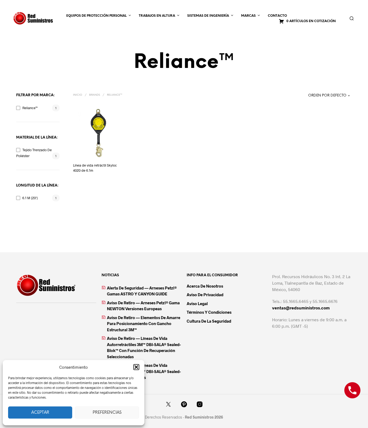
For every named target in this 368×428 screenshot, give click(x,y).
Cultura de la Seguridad (209, 321)
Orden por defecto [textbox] (327, 95)
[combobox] (318, 95)
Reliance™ (30, 108)
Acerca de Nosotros (205, 286)
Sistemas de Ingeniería (208, 16)
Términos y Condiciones (209, 312)
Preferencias (107, 412)
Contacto (277, 16)
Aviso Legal (197, 303)
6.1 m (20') (30, 198)
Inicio (77, 95)
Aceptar (40, 412)
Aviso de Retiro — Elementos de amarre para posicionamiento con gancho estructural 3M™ (143, 323)
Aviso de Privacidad (205, 294)
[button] (136, 367)
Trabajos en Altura (157, 16)
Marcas (248, 16)
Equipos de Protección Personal (96, 16)
